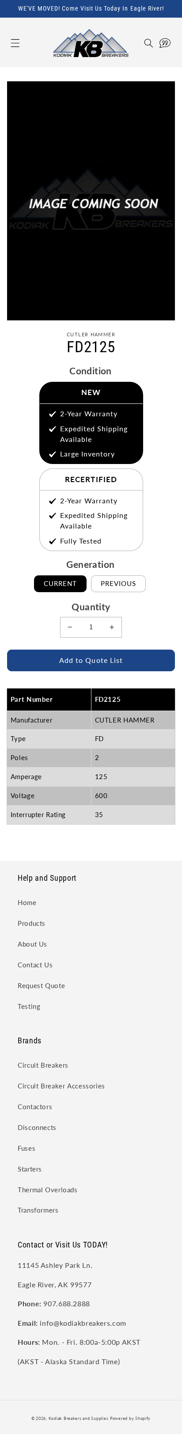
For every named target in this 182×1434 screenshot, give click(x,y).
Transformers (38, 1210)
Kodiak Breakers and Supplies (79, 1418)
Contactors (35, 1107)
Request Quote (41, 985)
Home (27, 902)
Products (32, 923)
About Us (32, 944)
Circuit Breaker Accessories (61, 1086)
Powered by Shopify (130, 1418)
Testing (29, 1006)
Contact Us (35, 965)
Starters (30, 1169)
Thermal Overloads (48, 1190)
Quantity (91, 606)
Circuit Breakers (43, 1065)
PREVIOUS (118, 583)
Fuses (26, 1148)
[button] (6, 43)
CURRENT (60, 583)
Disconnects (37, 1127)
